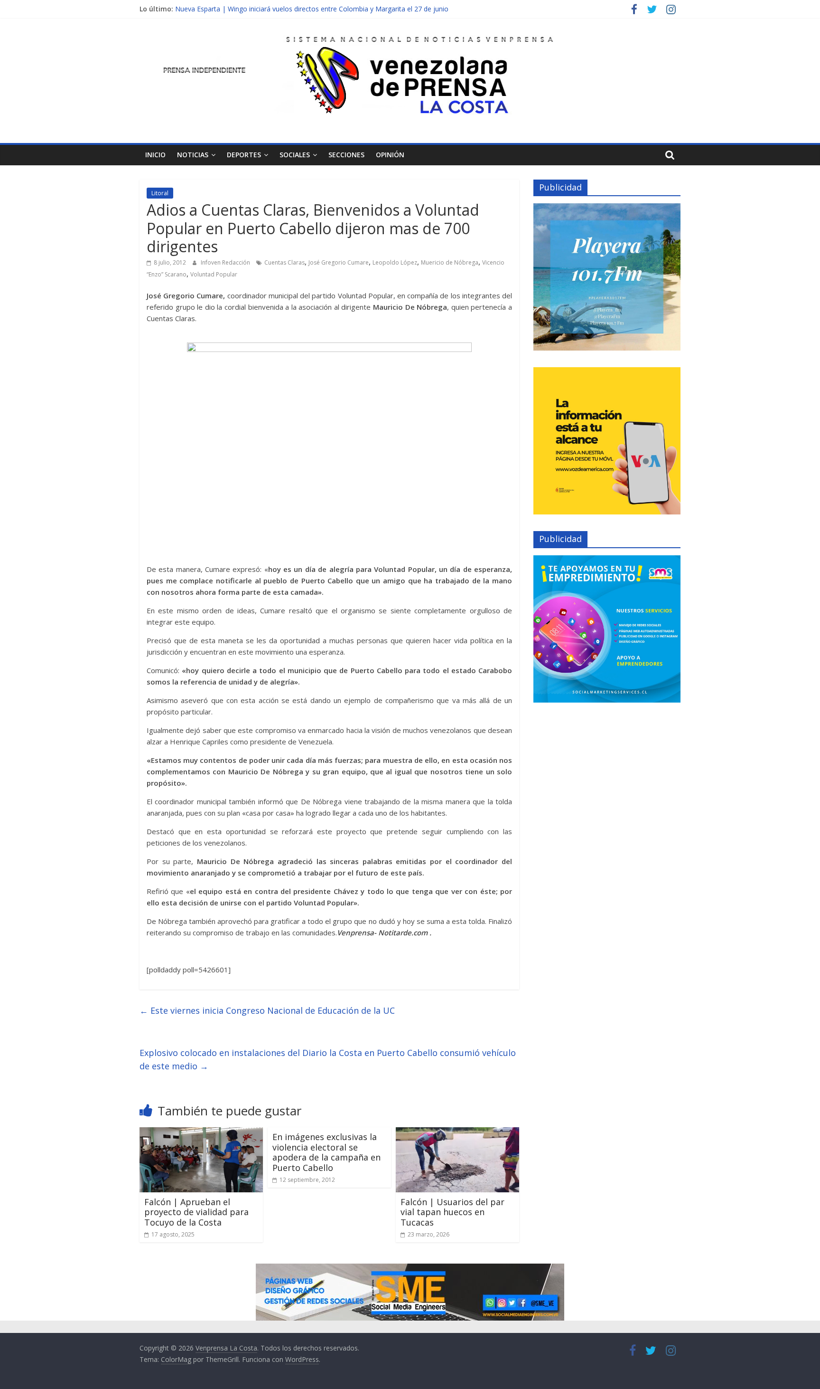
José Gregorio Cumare (338, 262)
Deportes (244, 154)
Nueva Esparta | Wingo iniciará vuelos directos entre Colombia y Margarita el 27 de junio (311, 8)
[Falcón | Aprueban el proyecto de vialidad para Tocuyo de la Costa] (201, 1133)
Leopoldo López (395, 262)
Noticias (192, 154)
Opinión (390, 154)
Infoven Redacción (226, 262)
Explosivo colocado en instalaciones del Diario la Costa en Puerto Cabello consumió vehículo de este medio (328, 1059)
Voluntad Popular (213, 274)
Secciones (346, 154)
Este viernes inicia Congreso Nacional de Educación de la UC (267, 1010)
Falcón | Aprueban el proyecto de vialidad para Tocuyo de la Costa (196, 1212)
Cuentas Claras (284, 262)
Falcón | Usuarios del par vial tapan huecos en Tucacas (452, 1212)
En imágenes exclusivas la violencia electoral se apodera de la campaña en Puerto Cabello (326, 1152)
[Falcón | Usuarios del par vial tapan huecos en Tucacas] (457, 1133)
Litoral (159, 193)
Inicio (155, 154)
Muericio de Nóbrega (449, 262)
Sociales (295, 154)
